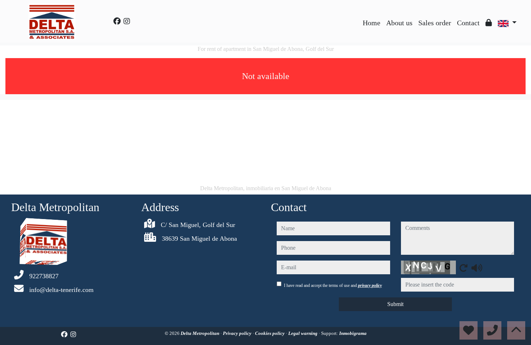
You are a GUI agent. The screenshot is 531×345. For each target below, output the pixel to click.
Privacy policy (237, 333)
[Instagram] (127, 21)
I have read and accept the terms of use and (333, 285)
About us (399, 23)
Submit (395, 304)
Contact (468, 23)
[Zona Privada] (489, 22)
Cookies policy (270, 333)
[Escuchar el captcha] (477, 268)
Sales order (434, 23)
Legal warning (303, 333)
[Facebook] (117, 21)
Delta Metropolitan (200, 333)
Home (371, 23)
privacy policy (370, 285)
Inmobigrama (353, 333)
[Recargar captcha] (463, 268)
